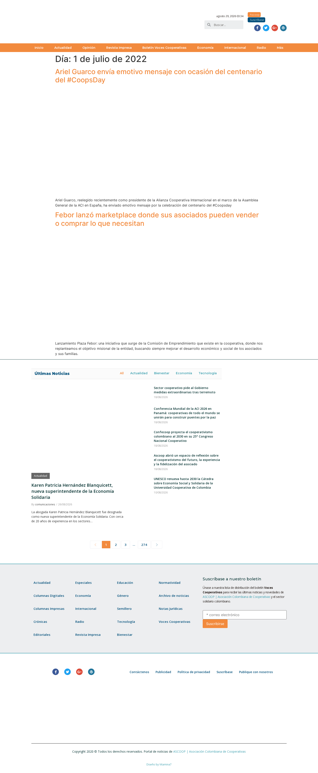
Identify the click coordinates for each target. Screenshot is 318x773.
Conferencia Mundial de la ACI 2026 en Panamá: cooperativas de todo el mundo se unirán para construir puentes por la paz (187, 413)
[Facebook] (257, 28)
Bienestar (161, 373)
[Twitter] (266, 28)
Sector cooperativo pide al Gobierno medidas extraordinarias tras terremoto (184, 390)
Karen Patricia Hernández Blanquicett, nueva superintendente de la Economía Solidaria (72, 491)
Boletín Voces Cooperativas (164, 48)
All (122, 373)
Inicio (39, 48)
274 (144, 544)
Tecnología (208, 373)
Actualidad (63, 48)
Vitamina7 (165, 764)
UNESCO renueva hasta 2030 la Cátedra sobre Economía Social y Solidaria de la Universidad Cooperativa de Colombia (184, 483)
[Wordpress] (283, 28)
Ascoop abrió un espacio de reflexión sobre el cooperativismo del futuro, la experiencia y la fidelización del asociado (187, 459)
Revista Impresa (119, 48)
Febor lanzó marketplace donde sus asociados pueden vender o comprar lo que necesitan (157, 219)
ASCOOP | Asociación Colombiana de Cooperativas (236, 597)
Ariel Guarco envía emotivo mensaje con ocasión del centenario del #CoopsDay (158, 75)
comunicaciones (45, 504)
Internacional (235, 48)
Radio (261, 48)
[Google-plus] (274, 28)
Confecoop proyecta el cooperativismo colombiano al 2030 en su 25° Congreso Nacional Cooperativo (183, 436)
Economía (205, 48)
